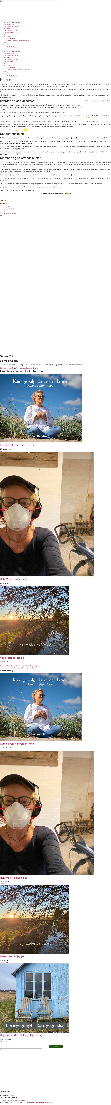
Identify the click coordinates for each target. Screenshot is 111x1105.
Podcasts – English (13, 32)
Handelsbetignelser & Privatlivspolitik (40, 1103)
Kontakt (5, 43)
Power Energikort (12, 26)
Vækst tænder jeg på (12, 657)
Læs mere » (4, 451)
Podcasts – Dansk (13, 30)
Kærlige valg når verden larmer (17, 445)
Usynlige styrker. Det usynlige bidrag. (21, 1035)
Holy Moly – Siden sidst (13, 579)
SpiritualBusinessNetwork (11, 22)
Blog (4, 34)
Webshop (6, 45)
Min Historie (11, 38)
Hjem (5, 20)
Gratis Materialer (12, 47)
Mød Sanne (7, 36)
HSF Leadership (8, 24)
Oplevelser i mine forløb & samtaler (18, 41)
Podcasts (6, 28)
